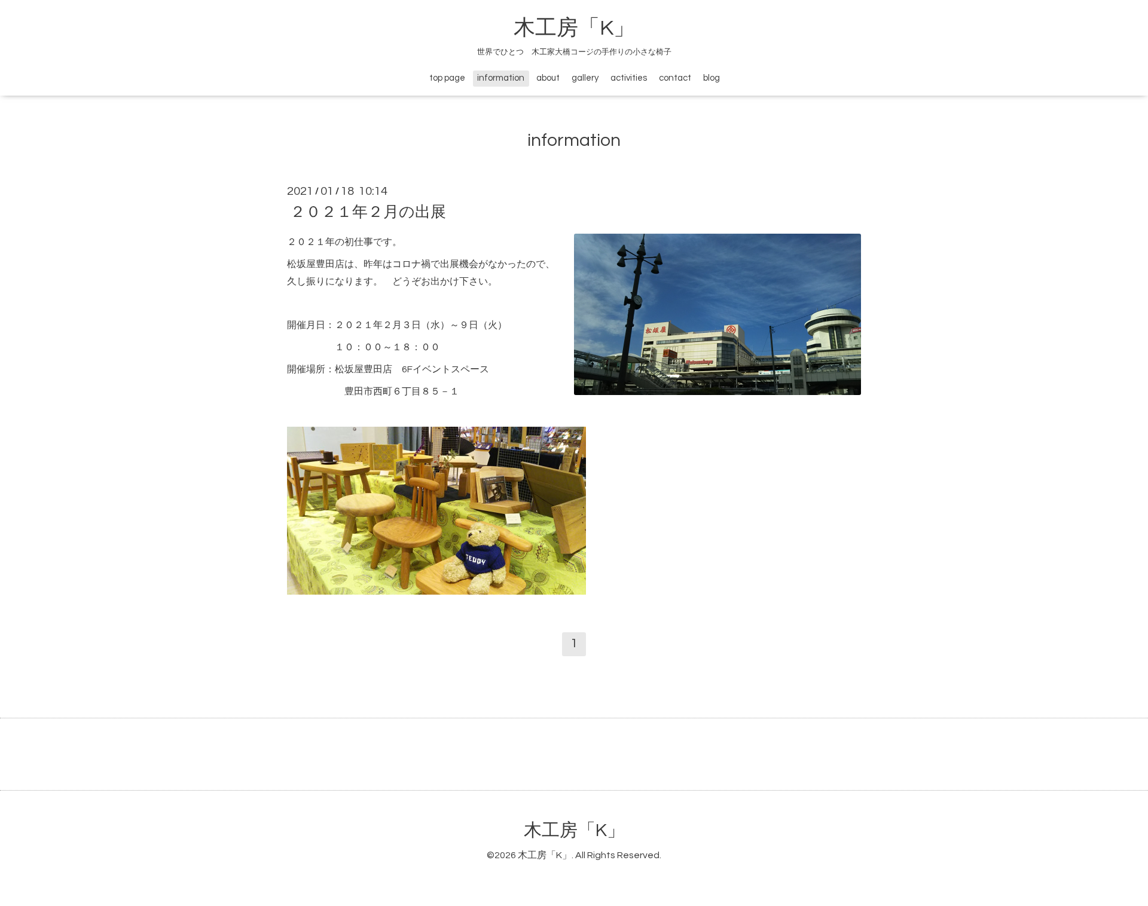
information (500, 78)
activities (628, 78)
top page (447, 78)
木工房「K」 (574, 28)
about (548, 78)
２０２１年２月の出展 (368, 212)
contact (675, 78)
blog (711, 78)
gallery (585, 78)
